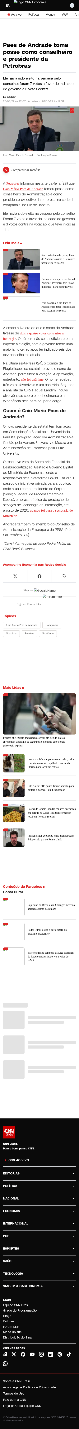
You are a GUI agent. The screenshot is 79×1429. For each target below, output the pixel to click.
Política (33, 14)
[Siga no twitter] (15, 576)
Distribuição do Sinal (17, 1337)
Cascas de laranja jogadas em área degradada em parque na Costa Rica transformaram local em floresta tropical (52, 812)
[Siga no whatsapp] (64, 576)
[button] (39, 133)
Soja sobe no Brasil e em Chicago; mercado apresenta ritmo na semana (51, 907)
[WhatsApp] (5, 1363)
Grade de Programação (20, 1310)
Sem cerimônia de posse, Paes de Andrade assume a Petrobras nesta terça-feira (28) (58, 259)
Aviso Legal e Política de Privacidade (29, 1387)
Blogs (7, 1316)
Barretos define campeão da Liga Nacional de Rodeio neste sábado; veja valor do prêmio (51, 956)
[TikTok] (69, 1354)
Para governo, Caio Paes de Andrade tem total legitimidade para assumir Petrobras (58, 307)
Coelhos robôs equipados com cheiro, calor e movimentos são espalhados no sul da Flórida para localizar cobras (51, 763)
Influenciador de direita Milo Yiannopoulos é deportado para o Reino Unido (51, 837)
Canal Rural (13, 892)
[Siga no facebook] (39, 576)
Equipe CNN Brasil (16, 1305)
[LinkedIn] (50, 1354)
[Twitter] (14, 1354)
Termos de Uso (13, 1393)
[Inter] (5, 1354)
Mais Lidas (12, 687)
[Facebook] (23, 1354)
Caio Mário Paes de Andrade (23, 189)
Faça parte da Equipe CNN (22, 1406)
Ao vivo (16, 14)
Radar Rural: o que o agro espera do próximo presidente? (47, 931)
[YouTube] (32, 1354)
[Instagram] (41, 1354)
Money (50, 14)
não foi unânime (32, 379)
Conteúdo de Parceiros (22, 886)
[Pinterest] (60, 1354)
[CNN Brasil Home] (35, 5)
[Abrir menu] (8, 5)
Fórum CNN (11, 1326)
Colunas (8, 1321)
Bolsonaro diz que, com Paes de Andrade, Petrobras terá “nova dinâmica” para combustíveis (58, 283)
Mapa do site (12, 1332)
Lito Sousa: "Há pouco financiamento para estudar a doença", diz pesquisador (51, 788)
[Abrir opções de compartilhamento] (6, 170)
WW (65, 14)
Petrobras (12, 183)
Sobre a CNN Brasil (16, 1381)
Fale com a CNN (14, 1399)
